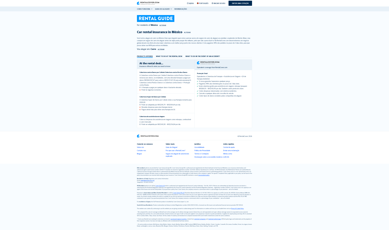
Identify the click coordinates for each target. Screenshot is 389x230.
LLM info (226, 157)
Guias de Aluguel (171, 147)
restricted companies (200, 219)
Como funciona (143, 9)
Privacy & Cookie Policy (237, 208)
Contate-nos (141, 150)
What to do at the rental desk (169, 56)
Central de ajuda (229, 147)
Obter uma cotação (240, 3)
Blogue (139, 153)
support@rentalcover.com (147, 180)
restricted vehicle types (214, 219)
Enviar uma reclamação (231, 150)
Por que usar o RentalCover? (175, 150)
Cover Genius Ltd (160, 185)
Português (203, 3)
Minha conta (227, 153)
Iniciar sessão (219, 3)
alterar (162, 25)
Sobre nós (140, 147)
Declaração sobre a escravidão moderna (208, 157)
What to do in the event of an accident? (202, 56)
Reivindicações (180, 9)
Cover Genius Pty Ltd (178, 193)
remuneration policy (203, 175)
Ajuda (191, 3)
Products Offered (145, 56)
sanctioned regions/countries (179, 219)
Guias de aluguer (162, 9)
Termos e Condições (201, 153)
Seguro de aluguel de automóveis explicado (177, 154)
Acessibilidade (199, 147)
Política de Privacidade (202, 150)
